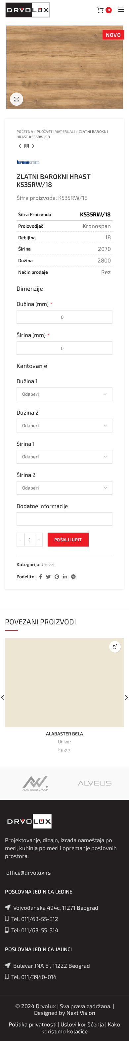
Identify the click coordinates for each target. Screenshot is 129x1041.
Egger (64, 749)
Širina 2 (27, 474)
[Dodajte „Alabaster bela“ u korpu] (115, 647)
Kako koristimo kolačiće (80, 1027)
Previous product (20, 146)
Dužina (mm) (34, 303)
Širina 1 (26, 443)
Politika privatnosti (33, 1024)
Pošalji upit (68, 539)
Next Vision (80, 1012)
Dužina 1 (28, 380)
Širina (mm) (33, 334)
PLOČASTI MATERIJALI (56, 131)
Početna (25, 131)
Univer (48, 564)
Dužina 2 (28, 412)
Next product (33, 146)
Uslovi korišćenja (82, 1024)
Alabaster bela (64, 733)
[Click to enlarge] (16, 99)
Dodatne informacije (43, 505)
